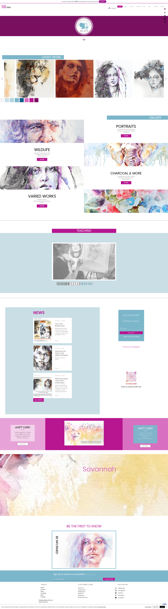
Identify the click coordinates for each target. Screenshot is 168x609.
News (42, 595)
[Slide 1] (84, 277)
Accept (162, 607)
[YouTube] (116, 598)
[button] (138, 7)
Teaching (43, 593)
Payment (81, 595)
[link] (165, 9)
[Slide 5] (87, 277)
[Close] (166, 607)
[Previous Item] (2, 78)
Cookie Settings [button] (148, 607)
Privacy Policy (82, 597)
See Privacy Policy (102, 607)
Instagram (121, 590)
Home (42, 587)
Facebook (121, 588)
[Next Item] (166, 78)
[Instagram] (165, 16)
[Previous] (55, 261)
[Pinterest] (165, 22)
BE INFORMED (57, 545)
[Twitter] (165, 19)
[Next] (113, 261)
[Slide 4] (81, 277)
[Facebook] (165, 13)
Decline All (156, 607)
